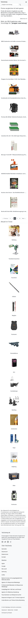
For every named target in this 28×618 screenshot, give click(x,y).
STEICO (14, 296)
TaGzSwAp (4, 2)
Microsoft (4, 569)
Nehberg (14, 240)
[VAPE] (14, 438)
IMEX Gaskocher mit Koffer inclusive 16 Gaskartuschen (14, 41)
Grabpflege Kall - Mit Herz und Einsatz (11, 589)
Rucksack (14, 334)
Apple (3, 563)
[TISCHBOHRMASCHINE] (14, 249)
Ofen (14, 485)
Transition (14, 277)
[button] (26, 2)
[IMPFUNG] (14, 457)
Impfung (14, 466)
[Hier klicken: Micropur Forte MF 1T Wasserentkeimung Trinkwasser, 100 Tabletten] (14, 145)
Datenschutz (5, 554)
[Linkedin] (8, 542)
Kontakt (4, 557)
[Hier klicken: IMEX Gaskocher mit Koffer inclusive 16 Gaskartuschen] (14, 32)
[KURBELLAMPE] (14, 382)
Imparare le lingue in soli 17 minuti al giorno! (13, 597)
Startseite (4, 549)
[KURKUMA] (14, 495)
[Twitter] (5, 542)
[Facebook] (2, 542)
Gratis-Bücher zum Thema (13, 600)
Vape (14, 447)
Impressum (5, 551)
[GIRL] (14, 363)
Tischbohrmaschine (14, 259)
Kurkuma (14, 504)
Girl (14, 372)
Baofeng (14, 410)
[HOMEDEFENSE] (14, 344)
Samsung (4, 571)
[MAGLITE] (14, 306)
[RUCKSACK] (14, 325)
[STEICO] (14, 287)
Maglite (14, 315)
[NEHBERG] (14, 230)
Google (3, 566)
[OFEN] (14, 476)
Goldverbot (14, 429)
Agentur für (11, 582)
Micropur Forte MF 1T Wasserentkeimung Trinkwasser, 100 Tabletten (14, 154)
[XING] (10, 542)
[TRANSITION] (14, 268)
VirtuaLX (10, 612)
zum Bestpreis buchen (11, 595)
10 (19, 218)
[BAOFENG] (14, 400)
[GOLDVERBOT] (14, 419)
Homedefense (14, 353)
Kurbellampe (14, 391)
